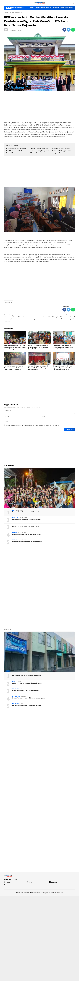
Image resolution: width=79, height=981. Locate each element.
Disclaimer (48, 893)
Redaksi (43, 893)
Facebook (8, 882)
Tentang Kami (19, 893)
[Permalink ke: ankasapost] (6, 29)
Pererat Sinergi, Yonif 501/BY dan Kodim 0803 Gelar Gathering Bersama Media (38, 367)
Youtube (8, 885)
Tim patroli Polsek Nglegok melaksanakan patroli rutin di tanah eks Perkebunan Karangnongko (59, 317)
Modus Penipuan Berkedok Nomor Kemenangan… (28, 698)
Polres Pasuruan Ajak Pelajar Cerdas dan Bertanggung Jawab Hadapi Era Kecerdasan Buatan (61, 151)
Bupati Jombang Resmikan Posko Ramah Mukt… (28, 542)
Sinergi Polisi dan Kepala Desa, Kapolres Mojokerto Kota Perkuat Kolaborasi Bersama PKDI (63, 367)
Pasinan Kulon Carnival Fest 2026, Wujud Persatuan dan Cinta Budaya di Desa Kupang (16, 151)
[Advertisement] (39, 106)
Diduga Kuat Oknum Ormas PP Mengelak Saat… (28, 676)
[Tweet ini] (69, 30)
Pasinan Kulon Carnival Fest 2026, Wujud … (26, 512)
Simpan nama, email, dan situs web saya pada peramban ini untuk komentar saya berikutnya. (32, 425)
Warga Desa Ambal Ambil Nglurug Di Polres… (27, 690)
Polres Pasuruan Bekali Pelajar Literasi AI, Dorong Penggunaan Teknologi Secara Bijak (39, 151)
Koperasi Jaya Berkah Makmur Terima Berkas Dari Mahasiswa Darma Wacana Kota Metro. (13, 367)
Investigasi (15, 517)
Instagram (54, 882)
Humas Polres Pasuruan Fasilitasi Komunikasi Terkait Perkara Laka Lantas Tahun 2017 (35, 8)
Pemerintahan (16, 525)
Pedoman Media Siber (30, 893)
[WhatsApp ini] (73, 30)
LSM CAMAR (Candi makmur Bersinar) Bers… (26, 534)
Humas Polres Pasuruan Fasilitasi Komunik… (26, 519)
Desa (13, 510)
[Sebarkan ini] (64, 30)
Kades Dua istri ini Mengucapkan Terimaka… (27, 683)
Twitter (30, 882)
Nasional (14, 532)
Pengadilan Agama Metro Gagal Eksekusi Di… (27, 705)
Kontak (38, 893)
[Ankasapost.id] (39, 2)
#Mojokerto (8, 302)
